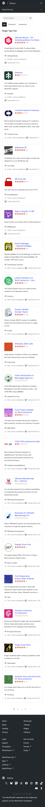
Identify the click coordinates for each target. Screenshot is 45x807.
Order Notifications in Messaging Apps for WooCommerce (24, 376)
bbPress (6, 765)
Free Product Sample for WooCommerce (24, 411)
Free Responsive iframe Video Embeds (24, 577)
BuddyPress (8, 768)
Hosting (5, 728)
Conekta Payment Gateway (27, 110)
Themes (27, 725)
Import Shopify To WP (24, 211)
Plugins (26, 728)
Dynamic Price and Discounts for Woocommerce (28, 677)
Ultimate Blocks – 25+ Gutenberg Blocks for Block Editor (27, 38)
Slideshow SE (21, 147)
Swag (27, 750)
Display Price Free (23, 544)
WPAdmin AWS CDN (24, 344)
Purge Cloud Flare (23, 645)
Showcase (28, 721)
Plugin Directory (7, 9)
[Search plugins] (30, 18)
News (4, 725)
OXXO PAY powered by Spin (27, 441)
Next (30, 709)
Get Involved (29, 739)
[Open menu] (41, 3)
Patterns (27, 732)
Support (5, 743)
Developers (6, 747)
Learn (4, 739)
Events (26, 743)
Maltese (10, 778)
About (4, 721)
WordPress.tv (8, 750)
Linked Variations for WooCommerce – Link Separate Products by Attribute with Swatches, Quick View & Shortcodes (26, 279)
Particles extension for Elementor (23, 611)
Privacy (5, 732)
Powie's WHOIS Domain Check (21, 310)
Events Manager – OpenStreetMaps (23, 244)
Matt (5, 761)
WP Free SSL (20, 179)
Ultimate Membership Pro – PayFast (24, 479)
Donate (27, 747)
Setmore (18, 72)
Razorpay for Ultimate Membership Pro (24, 514)
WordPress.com (9, 757)
